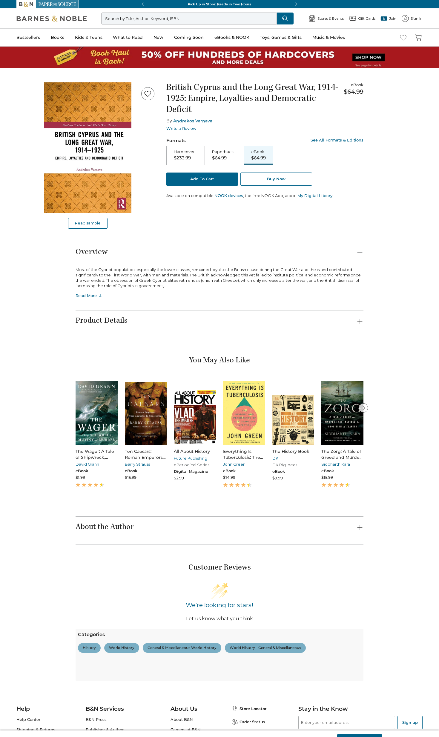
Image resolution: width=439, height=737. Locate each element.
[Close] (429, 726)
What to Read (128, 37)
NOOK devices (228, 195)
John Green (234, 464)
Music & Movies (328, 37)
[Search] (285, 18)
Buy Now (276, 178)
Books (57, 37)
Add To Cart (202, 178)
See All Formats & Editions (337, 140)
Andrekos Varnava (192, 121)
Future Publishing (190, 458)
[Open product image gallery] (87, 147)
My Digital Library (314, 195)
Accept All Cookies (359, 725)
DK (275, 458)
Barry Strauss (137, 464)
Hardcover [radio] (184, 155)
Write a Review (181, 128)
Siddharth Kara (335, 464)
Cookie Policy (134, 730)
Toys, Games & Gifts (281, 37)
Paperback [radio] (223, 155)
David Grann (87, 464)
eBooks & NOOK (231, 37)
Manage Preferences (311, 725)
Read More (86, 295)
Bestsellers (28, 37)
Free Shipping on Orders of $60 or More (219, 4)
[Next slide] (363, 408)
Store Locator (253, 708)
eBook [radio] (258, 155)
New (158, 37)
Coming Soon (189, 37)
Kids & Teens (88, 37)
